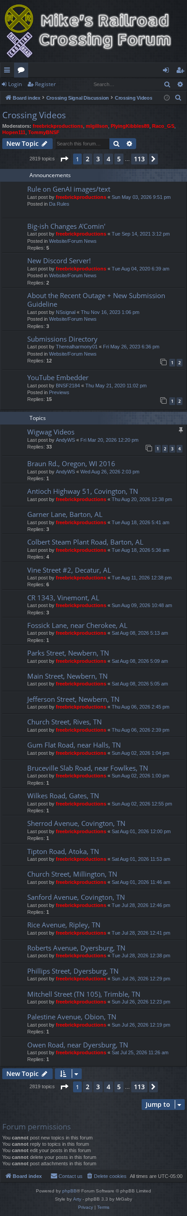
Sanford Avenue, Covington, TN (76, 897)
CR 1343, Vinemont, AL (63, 597)
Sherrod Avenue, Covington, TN (76, 823)
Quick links (9, 71)
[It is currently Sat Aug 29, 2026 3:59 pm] (167, 98)
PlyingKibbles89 (130, 126)
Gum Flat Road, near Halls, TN (74, 744)
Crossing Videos (34, 115)
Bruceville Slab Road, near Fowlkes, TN (87, 767)
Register (45, 84)
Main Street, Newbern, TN (67, 675)
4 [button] (108, 158)
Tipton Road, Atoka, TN (63, 851)
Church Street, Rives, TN (64, 721)
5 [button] (119, 158)
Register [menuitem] (182, 71)
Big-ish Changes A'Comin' (66, 226)
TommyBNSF (43, 132)
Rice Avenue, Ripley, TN (63, 924)
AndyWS (65, 440)
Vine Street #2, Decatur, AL (69, 569)
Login (15, 84)
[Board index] (93, 31)
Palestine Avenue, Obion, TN (71, 1016)
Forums (23, 71)
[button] (64, 159)
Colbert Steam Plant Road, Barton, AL (85, 541)
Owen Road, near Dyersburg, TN (77, 1044)
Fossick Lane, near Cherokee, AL (77, 625)
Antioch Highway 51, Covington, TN (82, 491)
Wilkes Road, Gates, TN (63, 795)
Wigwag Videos (50, 431)
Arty (77, 1199)
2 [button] (87, 158)
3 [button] (98, 158)
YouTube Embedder (58, 377)
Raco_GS (163, 126)
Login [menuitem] (167, 71)
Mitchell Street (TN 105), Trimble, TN (83, 994)
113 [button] (139, 158)
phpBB (69, 1190)
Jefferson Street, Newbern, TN (73, 699)
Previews (59, 392)
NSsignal (65, 312)
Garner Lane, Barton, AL (65, 514)
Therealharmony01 (77, 346)
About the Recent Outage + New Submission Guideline (96, 300)
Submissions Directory (62, 338)
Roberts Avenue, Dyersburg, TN (76, 947)
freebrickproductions (58, 126)
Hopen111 (13, 132)
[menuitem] (178, 98)
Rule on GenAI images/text (68, 188)
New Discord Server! (59, 260)
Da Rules (59, 204)
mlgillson (97, 126)
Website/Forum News (73, 241)
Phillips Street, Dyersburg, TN (72, 970)
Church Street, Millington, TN (72, 873)
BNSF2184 (68, 385)
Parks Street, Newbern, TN (68, 652)
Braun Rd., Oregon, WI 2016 (71, 463)
